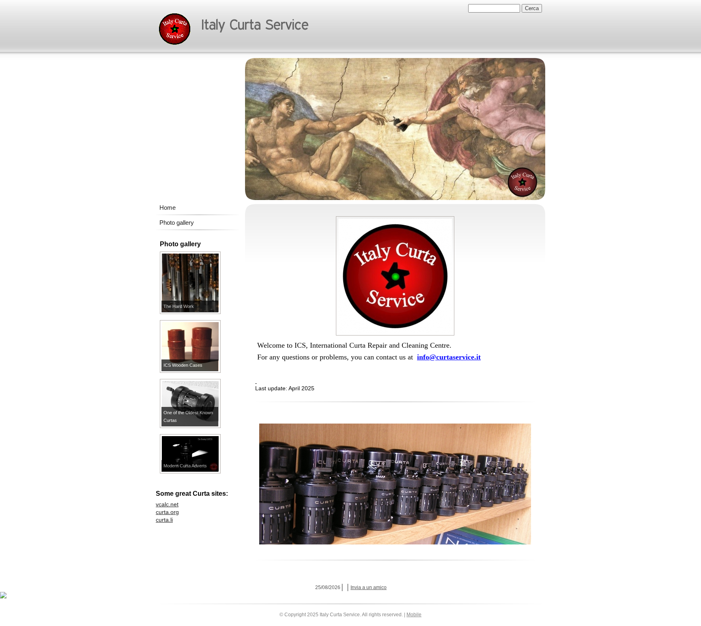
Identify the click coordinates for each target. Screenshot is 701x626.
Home (167, 207)
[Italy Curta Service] (175, 29)
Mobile (413, 614)
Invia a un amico (368, 587)
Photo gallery (176, 222)
